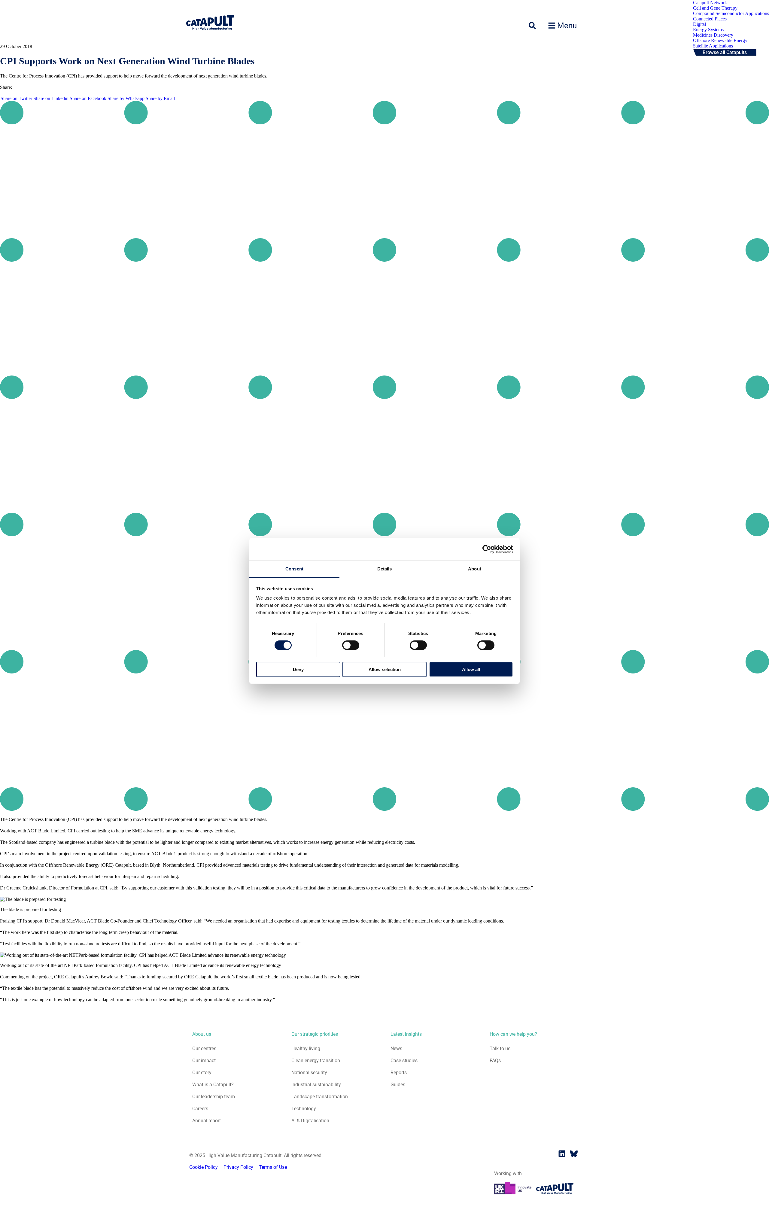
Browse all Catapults (725, 52)
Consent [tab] (294, 568)
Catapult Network (710, 2)
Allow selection (385, 669)
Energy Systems (708, 29)
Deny (298, 669)
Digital (699, 24)
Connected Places (710, 18)
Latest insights (406, 1034)
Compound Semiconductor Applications (731, 13)
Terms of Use (273, 1167)
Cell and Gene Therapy (715, 8)
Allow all (471, 669)
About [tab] (474, 568)
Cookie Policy (203, 1167)
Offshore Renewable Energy (720, 40)
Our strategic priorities (314, 1034)
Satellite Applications (713, 45)
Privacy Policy (238, 1167)
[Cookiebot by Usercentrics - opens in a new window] (486, 549)
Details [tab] (384, 568)
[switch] (350, 645)
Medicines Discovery (713, 35)
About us (201, 1034)
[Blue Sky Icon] (574, 1154)
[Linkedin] (562, 1154)
